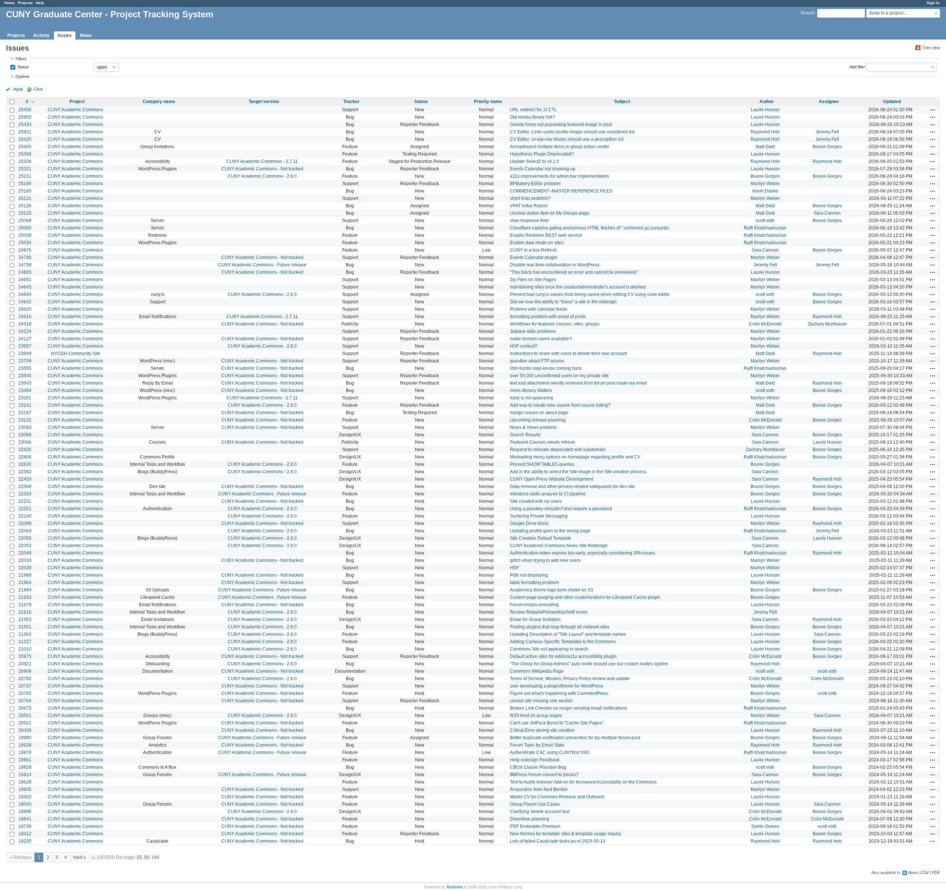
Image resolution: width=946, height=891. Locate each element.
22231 (24, 501)
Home (9, 3)
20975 (24, 656)
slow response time (529, 220)
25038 (24, 235)
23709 (24, 360)
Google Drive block (529, 523)
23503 (24, 383)
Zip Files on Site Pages (533, 279)
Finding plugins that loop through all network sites (559, 626)
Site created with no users (536, 501)
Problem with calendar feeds (538, 309)
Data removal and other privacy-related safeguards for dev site (572, 486)
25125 (24, 213)
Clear (38, 89)
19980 (24, 737)
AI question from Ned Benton (539, 789)
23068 (24, 434)
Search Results (525, 434)
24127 (24, 338)
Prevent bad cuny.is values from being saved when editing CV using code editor (590, 294)
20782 (24, 678)
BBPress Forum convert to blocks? (544, 774)
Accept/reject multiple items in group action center (559, 146)
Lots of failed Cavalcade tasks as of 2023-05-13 (557, 841)
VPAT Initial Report (528, 205)
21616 (24, 612)
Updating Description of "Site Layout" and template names (568, 634)
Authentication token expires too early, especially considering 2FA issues (582, 553)
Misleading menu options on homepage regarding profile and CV (575, 457)
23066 (24, 442)
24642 (24, 301)
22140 (24, 516)
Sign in (933, 3)
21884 (24, 590)
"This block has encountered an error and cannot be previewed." (574, 272)
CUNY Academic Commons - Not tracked (262, 168)
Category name (159, 101)
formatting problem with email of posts (548, 316)
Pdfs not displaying (529, 575)
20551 (24, 715)
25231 (24, 176)
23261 (24, 397)
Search (807, 13)
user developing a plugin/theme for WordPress (556, 686)
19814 (24, 774)
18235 (24, 841)
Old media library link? (532, 117)
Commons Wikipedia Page (537, 671)
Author (766, 101)
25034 (24, 242)
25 (139, 857)
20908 (24, 671)
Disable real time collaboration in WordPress (554, 264)
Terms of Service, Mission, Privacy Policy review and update (570, 678)
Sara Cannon (827, 213)
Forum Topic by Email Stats (537, 745)
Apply (18, 89)
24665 (24, 272)
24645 (24, 287)
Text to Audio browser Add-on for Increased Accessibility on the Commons (583, 782)
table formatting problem (534, 582)
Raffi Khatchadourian (765, 228)
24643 (24, 294)
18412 (24, 833)
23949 (24, 353)
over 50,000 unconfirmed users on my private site (559, 375)
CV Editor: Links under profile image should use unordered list (572, 131)
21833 (24, 597)
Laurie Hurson (765, 109)
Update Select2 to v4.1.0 (534, 161)
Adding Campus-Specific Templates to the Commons (563, 641)
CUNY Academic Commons (75, 109)
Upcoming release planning (538, 420)
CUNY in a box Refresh (533, 250)
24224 (24, 331)
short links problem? (530, 198)
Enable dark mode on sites (537, 242)
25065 (24, 228)
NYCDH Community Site (75, 353)
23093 (24, 427)
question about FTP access (537, 360)
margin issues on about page (539, 412)
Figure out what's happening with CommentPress (559, 693)
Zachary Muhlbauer (827, 324)
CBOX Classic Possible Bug (538, 767)
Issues (65, 35)
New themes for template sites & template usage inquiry (565, 833)
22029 (24, 567)
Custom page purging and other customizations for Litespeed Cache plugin (585, 597)
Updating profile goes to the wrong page (550, 530)
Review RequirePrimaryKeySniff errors (549, 612)
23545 (24, 375)
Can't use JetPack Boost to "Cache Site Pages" (556, 723)
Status (22, 66)
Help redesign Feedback (534, 759)
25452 (24, 117)
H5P (514, 567)
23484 (24, 390)
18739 (24, 826)
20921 (24, 663)
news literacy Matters (531, 390)
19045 (24, 804)
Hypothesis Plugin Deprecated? (542, 154)
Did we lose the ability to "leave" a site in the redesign (563, 301)
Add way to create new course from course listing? (560, 405)
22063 (24, 530)
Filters (21, 59)
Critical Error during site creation (542, 730)
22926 (24, 449)
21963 (24, 582)
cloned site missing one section (541, 700)
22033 (24, 560)
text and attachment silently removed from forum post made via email (578, 383)
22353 (24, 493)
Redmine (455, 887)
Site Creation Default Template (540, 538)
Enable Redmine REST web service (546, 235)
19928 (24, 745)
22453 (24, 479)
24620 (24, 309)
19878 (24, 752)
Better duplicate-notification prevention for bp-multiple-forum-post (575, 737)
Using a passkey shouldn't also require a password (561, 508)
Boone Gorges (827, 146)
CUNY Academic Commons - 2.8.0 (262, 176)
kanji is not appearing (531, 397)
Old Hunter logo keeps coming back (546, 368)
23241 (24, 405)
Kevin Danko (765, 191)
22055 (24, 538)
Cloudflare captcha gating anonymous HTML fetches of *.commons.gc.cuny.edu (589, 228)
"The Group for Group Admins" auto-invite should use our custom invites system (589, 663)
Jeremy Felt (827, 131)
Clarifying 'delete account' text (539, 811)
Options (23, 76)
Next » (79, 857)
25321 (24, 168)
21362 (24, 634)
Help (40, 3)
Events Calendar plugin (533, 257)
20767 (24, 686)
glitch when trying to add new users (545, 560)
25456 (24, 109)
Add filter (857, 66)
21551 (24, 626)
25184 (24, 183)
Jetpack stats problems (533, 331)
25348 (24, 154)
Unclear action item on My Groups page (549, 213)
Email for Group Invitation (535, 619)
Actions (933, 110)
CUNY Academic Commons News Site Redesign (559, 545)
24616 (24, 316)
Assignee (829, 101)
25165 (24, 191)
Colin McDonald (765, 324)
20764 (24, 700)
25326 (24, 161)
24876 (24, 250)
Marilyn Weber (765, 183)
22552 (24, 471)
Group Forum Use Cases (535, 804)
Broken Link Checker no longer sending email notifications (568, 708)
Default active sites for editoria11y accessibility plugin (563, 656)
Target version (264, 101)
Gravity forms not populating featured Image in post (561, 124)
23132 (24, 420)
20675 (24, 708)
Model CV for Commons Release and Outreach (557, 796)
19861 (24, 759)
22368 (24, 486)
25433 (24, 124)
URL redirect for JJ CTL (533, 109)
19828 (24, 767)
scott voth (765, 220)
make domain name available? (541, 338)
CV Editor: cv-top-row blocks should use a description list (566, 139)
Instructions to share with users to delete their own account (568, 353)
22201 (24, 508)
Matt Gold (765, 146)
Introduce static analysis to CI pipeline (548, 493)
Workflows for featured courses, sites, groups (554, 324)
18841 (24, 819)
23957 (24, 346)
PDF (936, 872)
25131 (24, 198)
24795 (24, 257)
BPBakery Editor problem (535, 183)
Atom (912, 872)
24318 (24, 324)
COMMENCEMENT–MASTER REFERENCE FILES (561, 191)
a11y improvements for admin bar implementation (559, 176)
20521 (24, 723)
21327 (24, 641)
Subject (622, 101)
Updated (892, 101)
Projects (25, 3)
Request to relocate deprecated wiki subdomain (558, 449)
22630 (24, 464)
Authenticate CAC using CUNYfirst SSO (549, 752)
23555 (24, 368)
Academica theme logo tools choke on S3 (551, 590)
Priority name (488, 101)
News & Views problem (533, 427)
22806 (24, 457)
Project (77, 101)
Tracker (351, 101)
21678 (24, 604)
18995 (24, 811)
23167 (24, 412)
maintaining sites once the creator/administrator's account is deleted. (578, 287)
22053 (24, 545)
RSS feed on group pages (536, 715)
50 (146, 857)
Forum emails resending (534, 604)
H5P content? (523, 346)
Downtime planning (529, 819)
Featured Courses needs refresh (542, 442)
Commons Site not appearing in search (549, 649)
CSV (925, 872)
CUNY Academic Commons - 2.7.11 (262, 161)
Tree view (931, 47)
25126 (24, 205)
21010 (24, 649)
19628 (24, 782)
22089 (24, 523)
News (86, 35)
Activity (41, 35)
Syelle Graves (765, 826)
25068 (24, 220)
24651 (24, 279)
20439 (24, 730)
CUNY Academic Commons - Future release (262, 264)
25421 (24, 131)
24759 (24, 264)
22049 (24, 553)
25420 (24, 139)
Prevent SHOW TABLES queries (542, 464)
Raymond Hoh (765, 131)
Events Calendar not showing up (542, 168)
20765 (24, 693)
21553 (24, 619)
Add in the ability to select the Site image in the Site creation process (578, 471)
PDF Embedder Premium (535, 826)
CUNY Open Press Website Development (551, 479)
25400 (24, 146)
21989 (24, 575)
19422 (24, 796)
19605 (24, 789)
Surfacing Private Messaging (539, 516)
